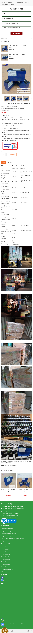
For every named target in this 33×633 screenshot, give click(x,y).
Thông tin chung (7, 115)
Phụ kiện (2, 571)
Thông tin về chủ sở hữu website (7, 528)
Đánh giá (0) (9, 162)
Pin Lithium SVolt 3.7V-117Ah (9, 465)
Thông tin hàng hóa (5, 541)
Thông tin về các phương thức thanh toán (9, 536)
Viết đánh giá (14, 106)
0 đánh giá (9, 106)
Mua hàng (13, 154)
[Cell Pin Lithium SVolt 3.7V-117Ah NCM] (16, 78)
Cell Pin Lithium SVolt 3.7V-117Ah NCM (17, 45)
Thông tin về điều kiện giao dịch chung (8, 531)
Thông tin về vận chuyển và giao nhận (8, 533)
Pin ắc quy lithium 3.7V (5, 549)
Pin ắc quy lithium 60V (5, 564)
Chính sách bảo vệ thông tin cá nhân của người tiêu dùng (12, 538)
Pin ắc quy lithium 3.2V (5, 547)
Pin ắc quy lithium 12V (5, 554)
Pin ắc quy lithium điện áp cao (7, 569)
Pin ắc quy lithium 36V (5, 559)
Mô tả (3, 162)
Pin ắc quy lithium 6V (5, 551)
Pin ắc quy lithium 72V (5, 566)
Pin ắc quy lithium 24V (5, 556)
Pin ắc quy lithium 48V (5, 561)
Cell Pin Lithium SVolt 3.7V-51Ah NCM (17, 54)
